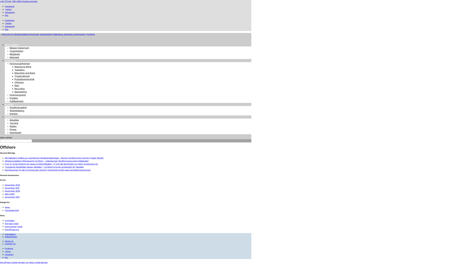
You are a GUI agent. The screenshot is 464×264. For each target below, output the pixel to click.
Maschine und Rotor (24, 73)
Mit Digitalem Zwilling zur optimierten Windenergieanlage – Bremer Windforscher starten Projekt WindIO (54, 158)
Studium (9, 104)
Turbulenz (19, 70)
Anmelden (10, 220)
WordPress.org (12, 229)
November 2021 (12, 188)
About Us (9, 241)
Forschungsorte (18, 95)
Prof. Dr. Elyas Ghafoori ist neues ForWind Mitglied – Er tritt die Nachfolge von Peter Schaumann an (51, 164)
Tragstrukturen (22, 76)
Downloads (15, 132)
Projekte (14, 98)
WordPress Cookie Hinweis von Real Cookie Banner (24, 262)
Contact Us (10, 243)
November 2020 (12, 191)
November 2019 (12, 197)
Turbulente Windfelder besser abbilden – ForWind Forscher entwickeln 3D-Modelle (44, 167)
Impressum (10, 234)
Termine (14, 123)
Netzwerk (14, 57)
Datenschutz (11, 236)
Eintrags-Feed (11, 223)
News (7, 207)
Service (8, 117)
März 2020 (10, 194)
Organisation (16, 51)
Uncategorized (12, 210)
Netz (16, 85)
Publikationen (17, 101)
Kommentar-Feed (13, 226)
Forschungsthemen (20, 63)
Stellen (13, 126)
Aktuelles (14, 120)
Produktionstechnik (24, 79)
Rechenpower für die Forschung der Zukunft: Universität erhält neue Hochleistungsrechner (48, 170)
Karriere (14, 113)
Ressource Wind (22, 66)
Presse (13, 129)
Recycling (19, 88)
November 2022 (12, 185)
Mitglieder (15, 54)
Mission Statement (19, 48)
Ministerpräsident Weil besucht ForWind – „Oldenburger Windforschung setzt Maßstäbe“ (47, 161)
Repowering (20, 91)
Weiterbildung (17, 110)
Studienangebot (18, 107)
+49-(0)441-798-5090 (10, 1)
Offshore (19, 82)
